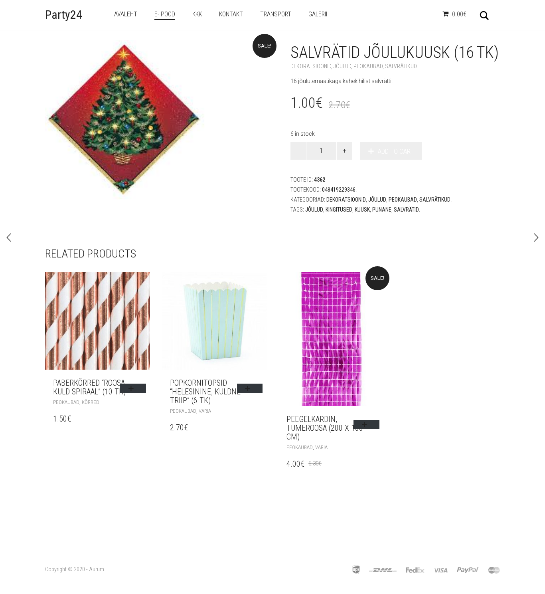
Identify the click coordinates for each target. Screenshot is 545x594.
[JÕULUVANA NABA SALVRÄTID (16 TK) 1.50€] (9, 237)
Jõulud (342, 66)
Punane (381, 209)
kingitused (339, 209)
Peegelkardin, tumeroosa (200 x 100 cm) (324, 428)
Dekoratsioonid (310, 66)
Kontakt (231, 14)
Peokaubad (368, 66)
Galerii (317, 14)
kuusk (362, 209)
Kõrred (90, 402)
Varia (205, 411)
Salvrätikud (401, 66)
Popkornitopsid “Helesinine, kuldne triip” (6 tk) (205, 391)
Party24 (63, 15)
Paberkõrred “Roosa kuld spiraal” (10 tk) (89, 387)
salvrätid (406, 209)
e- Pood (164, 14)
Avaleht (125, 14)
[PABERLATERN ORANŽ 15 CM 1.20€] (536, 237)
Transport (275, 14)
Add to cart (396, 151)
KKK (197, 14)
